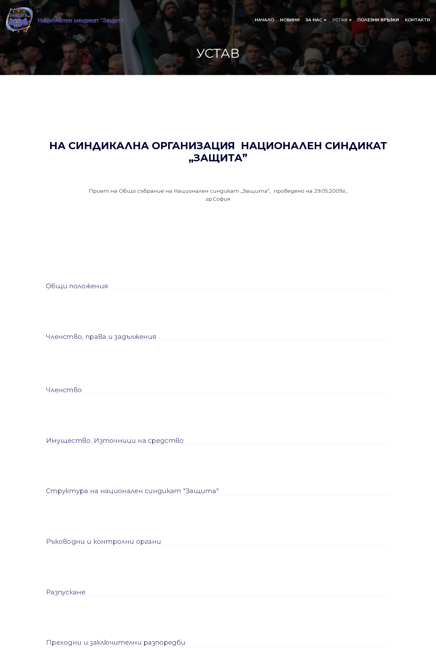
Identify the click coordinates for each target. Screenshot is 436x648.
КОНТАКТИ (417, 19)
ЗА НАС (313, 19)
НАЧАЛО (264, 19)
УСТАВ (339, 19)
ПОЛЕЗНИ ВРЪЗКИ (378, 19)
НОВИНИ (290, 19)
